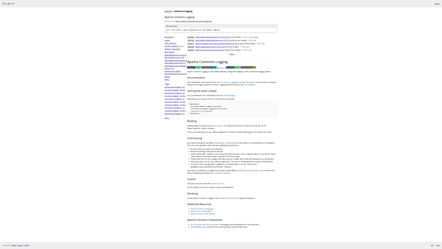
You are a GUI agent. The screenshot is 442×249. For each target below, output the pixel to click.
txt (432, 245)
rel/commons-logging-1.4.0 (175, 87)
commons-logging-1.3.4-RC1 (175, 111)
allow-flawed (169, 52)
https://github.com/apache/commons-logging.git (194, 21)
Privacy (20, 245)
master (167, 40)
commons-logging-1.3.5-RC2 (175, 105)
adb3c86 (191, 47)
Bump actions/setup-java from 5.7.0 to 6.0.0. (211, 37)
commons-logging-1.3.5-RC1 (175, 102)
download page (229, 95)
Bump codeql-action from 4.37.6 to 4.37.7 (210, 47)
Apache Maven (216, 126)
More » (232, 54)
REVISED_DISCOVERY (172, 49)
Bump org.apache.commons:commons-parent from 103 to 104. (219, 43)
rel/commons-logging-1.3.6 (175, 93)
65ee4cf (191, 44)
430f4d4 (191, 40)
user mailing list (249, 85)
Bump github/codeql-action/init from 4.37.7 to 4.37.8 (214, 40)
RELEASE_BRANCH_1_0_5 (174, 46)
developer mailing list (225, 143)
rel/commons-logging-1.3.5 (175, 99)
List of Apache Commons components (205, 224)
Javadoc (252, 82)
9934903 (191, 37)
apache (168, 11)
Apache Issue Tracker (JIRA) (201, 211)
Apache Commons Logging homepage (230, 82)
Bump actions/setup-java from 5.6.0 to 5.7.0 (211, 50)
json (438, 245)
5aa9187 (191, 50)
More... (167, 79)
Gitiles (14, 245)
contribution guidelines (222, 173)
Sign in (437, 4)
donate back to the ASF (228, 198)
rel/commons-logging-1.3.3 (175, 114)
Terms (26, 245)
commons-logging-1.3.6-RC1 (175, 96)
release (167, 77)
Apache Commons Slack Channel (203, 214)
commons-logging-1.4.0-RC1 (175, 90)
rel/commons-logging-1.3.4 (175, 108)
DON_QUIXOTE (170, 43)
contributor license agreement (248, 170)
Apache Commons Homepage (202, 209)
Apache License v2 (217, 183)
